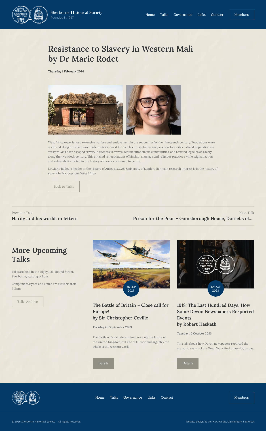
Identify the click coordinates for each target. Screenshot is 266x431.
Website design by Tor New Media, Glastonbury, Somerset (220, 421)
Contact (217, 14)
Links (202, 14)
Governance (183, 14)
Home (150, 14)
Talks (164, 14)
